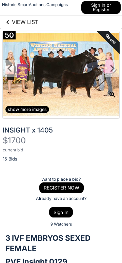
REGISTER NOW (61, 188)
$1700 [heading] (14, 140)
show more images (27, 109)
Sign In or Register (101, 7)
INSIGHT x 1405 (28, 130)
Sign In (61, 212)
